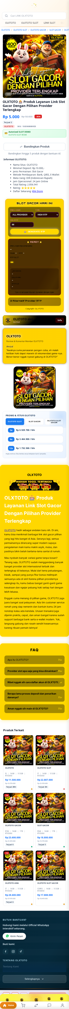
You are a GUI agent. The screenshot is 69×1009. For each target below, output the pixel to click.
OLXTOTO (10, 22)
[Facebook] (5, 952)
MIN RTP (14, 220)
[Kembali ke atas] (62, 986)
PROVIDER (15, 210)
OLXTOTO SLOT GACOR (54, 422)
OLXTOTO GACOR (38, 30)
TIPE (37, 210)
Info (60, 320)
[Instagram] (13, 952)
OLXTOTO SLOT (29, 22)
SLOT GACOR (55, 30)
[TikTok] (21, 952)
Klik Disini (37, 191)
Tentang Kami (11, 966)
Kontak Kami (10, 972)
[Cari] (6, 16)
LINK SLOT (49, 22)
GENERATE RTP (34, 232)
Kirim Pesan (16, 936)
